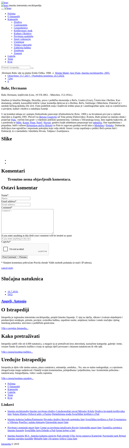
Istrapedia (6, 444)
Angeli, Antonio (13, 301)
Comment (6, 207)
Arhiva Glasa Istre (68, 438)
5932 (10, 294)
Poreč (39, 122)
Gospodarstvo (21, 27)
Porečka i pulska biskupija (32, 422)
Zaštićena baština (22, 47)
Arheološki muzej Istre (90, 427)
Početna (11, 13)
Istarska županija (16, 435)
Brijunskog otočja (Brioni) (39, 125)
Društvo (18, 22)
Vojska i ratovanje (23, 44)
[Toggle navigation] (2, 9)
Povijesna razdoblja (23, 36)
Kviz (10, 61)
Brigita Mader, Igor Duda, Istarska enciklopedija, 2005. (82, 73)
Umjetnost (19, 42)
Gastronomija (20, 25)
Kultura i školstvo (22, 33)
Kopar (26, 122)
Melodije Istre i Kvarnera (46, 438)
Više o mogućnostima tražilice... (17, 352)
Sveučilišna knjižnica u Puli (99, 419)
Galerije (11, 56)
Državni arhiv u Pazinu (39, 414)
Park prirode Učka (66, 435)
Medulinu (99, 125)
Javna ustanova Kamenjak (89, 435)
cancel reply (7, 268)
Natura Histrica (20, 414)
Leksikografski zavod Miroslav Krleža (75, 411)
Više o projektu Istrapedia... (14, 328)
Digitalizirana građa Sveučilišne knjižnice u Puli (75, 414)
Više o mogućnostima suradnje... (17, 378)
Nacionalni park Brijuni (114, 435)
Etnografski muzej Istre (56, 422)
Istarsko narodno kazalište (20, 438)
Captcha (6, 241)
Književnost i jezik (23, 30)
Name (4, 195)
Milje (18, 122)
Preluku (110, 125)
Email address (8, 201)
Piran (32, 122)
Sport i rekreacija (22, 39)
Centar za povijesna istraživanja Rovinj (59, 427)
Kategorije (13, 19)
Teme (10, 59)
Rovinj (47, 122)
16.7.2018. (13, 291)
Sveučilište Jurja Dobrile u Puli (40, 430)
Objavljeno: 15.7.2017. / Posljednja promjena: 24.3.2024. (36, 75)
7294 (10, 78)
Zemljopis (19, 50)
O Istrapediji (14, 16)
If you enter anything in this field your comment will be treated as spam (36, 235)
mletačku (97, 122)
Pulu (13, 119)
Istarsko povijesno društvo (43, 411)
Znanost (18, 53)
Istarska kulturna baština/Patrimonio (25, 419)
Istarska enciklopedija (18, 411)
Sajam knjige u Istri (65, 430)
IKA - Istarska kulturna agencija (40, 435)
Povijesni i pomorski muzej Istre (23, 427)
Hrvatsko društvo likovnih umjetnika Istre (64, 419)
